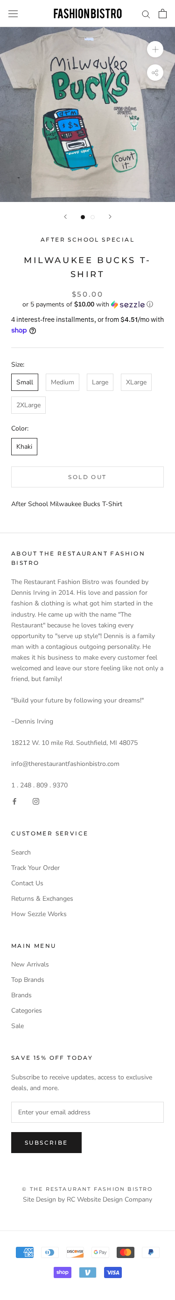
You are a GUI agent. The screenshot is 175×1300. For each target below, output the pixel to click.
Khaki (24, 446)
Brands (21, 995)
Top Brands (27, 979)
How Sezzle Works (39, 914)
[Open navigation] (13, 13)
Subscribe (46, 1142)
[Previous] (65, 217)
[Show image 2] (93, 217)
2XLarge (28, 405)
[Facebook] (14, 801)
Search (21, 852)
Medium (62, 382)
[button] (87, 304)
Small (24, 382)
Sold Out (87, 476)
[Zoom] (155, 49)
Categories (26, 1010)
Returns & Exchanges (42, 898)
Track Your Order (35, 867)
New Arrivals (30, 964)
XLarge (136, 382)
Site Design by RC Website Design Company (87, 1199)
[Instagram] (36, 801)
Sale (17, 1026)
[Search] (146, 14)
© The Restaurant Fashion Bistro (87, 1189)
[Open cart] (163, 13)
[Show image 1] (83, 217)
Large (100, 382)
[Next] (110, 217)
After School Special (87, 239)
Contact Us (27, 883)
